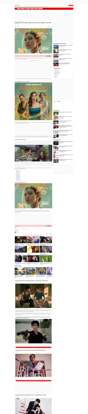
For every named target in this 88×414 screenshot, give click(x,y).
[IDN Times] (17, 5)
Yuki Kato (17, 170)
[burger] (72, 6)
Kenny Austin (18, 177)
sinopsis (40, 78)
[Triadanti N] (15, 232)
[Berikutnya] (52, 270)
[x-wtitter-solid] (49, 56)
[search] (67, 5)
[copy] (51, 56)
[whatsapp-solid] (46, 56)
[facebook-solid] (47, 56)
